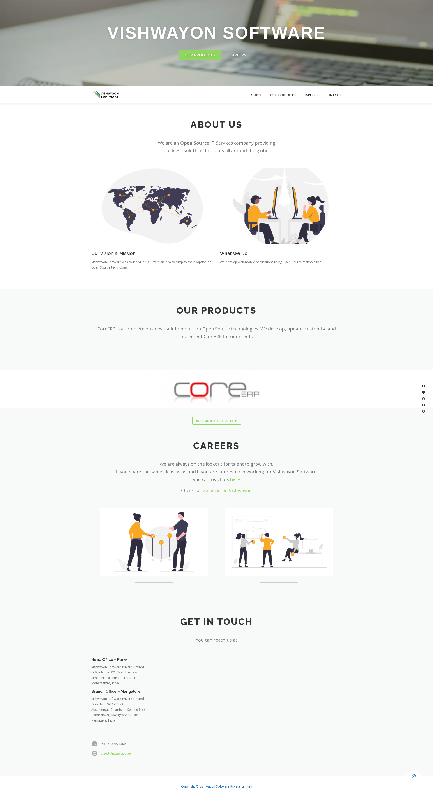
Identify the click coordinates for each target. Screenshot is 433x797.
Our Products (200, 55)
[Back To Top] (414, 776)
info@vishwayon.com (116, 753)
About (256, 95)
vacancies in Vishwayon (227, 490)
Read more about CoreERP (216, 421)
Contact (333, 95)
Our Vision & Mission (113, 253)
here (235, 479)
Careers (238, 55)
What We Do (234, 253)
